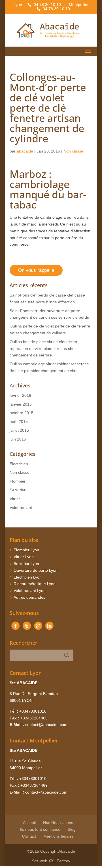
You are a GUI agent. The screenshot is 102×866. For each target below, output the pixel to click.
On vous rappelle (36, 270)
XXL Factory (59, 861)
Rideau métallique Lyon (35, 583)
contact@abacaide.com (46, 724)
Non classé (73, 151)
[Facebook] (15, 630)
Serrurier (18, 490)
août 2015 (19, 421)
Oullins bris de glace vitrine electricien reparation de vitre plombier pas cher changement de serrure (43, 348)
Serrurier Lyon (26, 563)
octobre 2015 (21, 412)
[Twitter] (26, 630)
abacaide (25, 151)
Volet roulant (21, 507)
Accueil (29, 822)
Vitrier (15, 498)
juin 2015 (18, 439)
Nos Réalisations (58, 822)
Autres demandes (29, 597)
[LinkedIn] (49, 630)
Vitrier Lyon (24, 556)
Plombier (18, 481)
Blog (72, 829)
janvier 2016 (21, 404)
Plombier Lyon (26, 550)
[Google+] (38, 630)
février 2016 (20, 395)
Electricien (19, 464)
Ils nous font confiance (40, 829)
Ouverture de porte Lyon (36, 570)
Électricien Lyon (28, 577)
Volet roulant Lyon (30, 590)
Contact (29, 836)
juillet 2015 (19, 430)
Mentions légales (58, 836)
